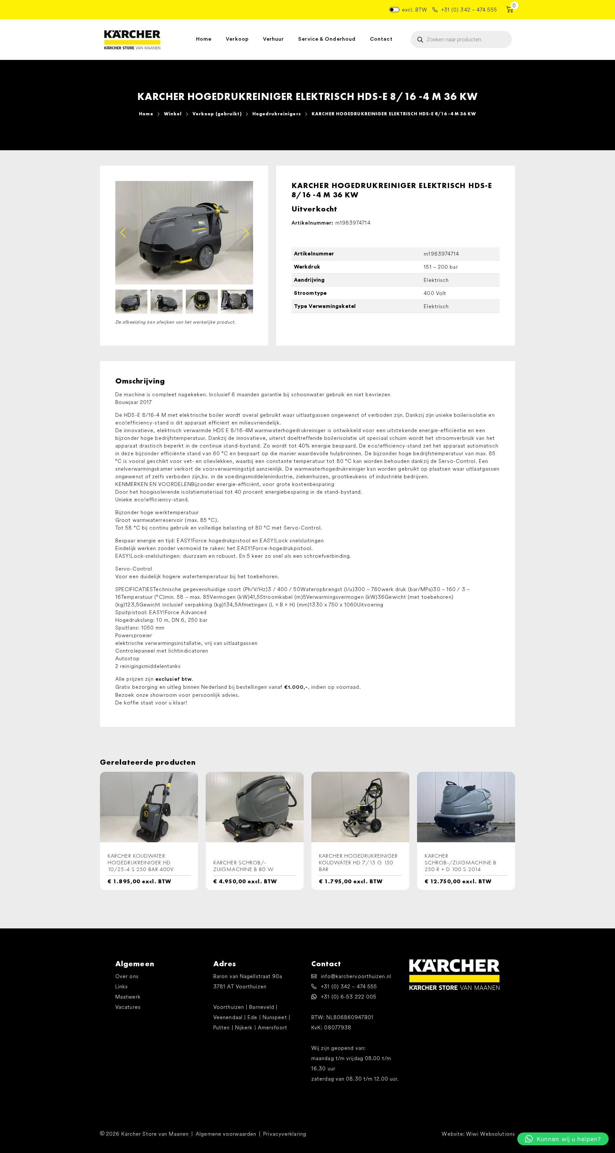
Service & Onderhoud (327, 39)
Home (203, 39)
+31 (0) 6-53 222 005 (347, 996)
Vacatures (128, 1007)
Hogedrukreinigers (276, 114)
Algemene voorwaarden (226, 1134)
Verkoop (237, 39)
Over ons (127, 976)
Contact (381, 39)
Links (121, 986)
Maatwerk (128, 996)
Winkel (173, 114)
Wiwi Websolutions (490, 1134)
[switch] (394, 9)
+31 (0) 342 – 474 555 (468, 9)
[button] (245, 233)
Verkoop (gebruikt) (217, 114)
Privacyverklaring (284, 1134)
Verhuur (273, 39)
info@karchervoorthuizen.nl (355, 976)
